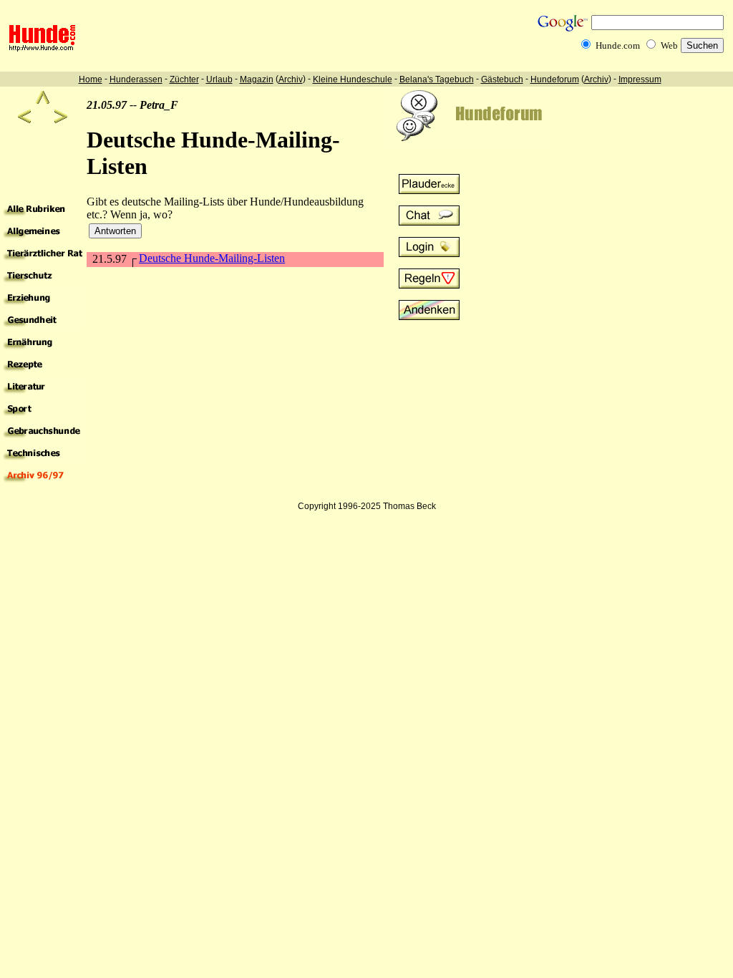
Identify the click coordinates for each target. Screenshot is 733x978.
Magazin (256, 79)
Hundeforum (554, 79)
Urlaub (219, 79)
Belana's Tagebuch (436, 79)
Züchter (184, 79)
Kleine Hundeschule (352, 79)
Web (669, 45)
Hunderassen (136, 79)
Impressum (639, 79)
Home (90, 79)
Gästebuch (502, 79)
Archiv (290, 79)
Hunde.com (618, 45)
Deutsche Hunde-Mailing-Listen (212, 258)
